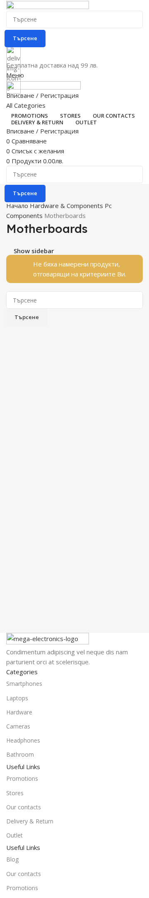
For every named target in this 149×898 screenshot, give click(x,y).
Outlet (14, 835)
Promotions (22, 778)
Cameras (18, 726)
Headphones (23, 740)
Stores (15, 793)
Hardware (19, 712)
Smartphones (24, 683)
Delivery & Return (29, 821)
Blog (12, 859)
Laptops (17, 698)
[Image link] (47, 639)
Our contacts (23, 807)
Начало (18, 205)
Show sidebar (34, 250)
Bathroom (20, 754)
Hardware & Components (67, 205)
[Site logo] (47, 5)
